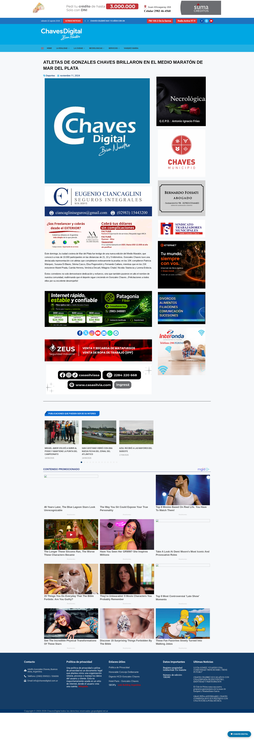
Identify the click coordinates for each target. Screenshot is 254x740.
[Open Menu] (42, 48)
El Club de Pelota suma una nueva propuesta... (112, 21)
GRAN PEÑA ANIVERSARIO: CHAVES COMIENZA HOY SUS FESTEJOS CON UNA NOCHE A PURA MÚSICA (210, 698)
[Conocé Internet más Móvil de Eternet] (181, 264)
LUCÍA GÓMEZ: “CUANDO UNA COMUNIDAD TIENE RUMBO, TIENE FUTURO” (210, 669)
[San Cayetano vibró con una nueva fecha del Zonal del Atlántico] (99, 432)
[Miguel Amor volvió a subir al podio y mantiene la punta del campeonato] (62, 432)
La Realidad (61, 48)
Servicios (113, 48)
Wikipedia (83, 686)
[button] (85, 21)
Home (49, 48)
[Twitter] (206, 21)
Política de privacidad (79, 661)
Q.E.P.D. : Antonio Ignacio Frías (179, 121)
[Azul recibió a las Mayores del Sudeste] (136, 432)
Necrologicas (95, 48)
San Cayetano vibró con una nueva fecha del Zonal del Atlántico (97, 451)
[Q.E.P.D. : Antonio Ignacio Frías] (181, 101)
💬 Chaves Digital (239, 734)
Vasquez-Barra (131, 48)
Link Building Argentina (129, 685)
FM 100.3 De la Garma (160, 21)
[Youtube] (211, 21)
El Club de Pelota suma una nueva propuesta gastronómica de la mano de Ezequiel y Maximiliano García (209, 689)
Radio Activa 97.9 (186, 21)
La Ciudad (78, 48)
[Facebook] (202, 21)
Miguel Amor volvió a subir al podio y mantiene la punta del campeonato (61, 451)
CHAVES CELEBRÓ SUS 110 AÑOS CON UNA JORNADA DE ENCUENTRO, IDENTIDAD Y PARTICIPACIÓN (211, 679)
